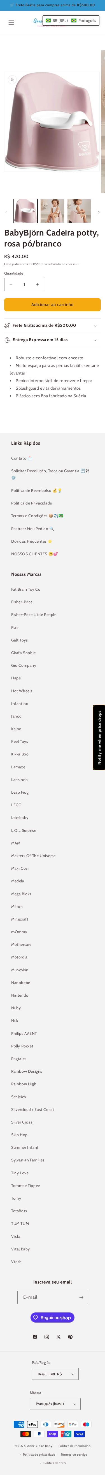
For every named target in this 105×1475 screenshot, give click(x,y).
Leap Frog (20, 792)
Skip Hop (19, 1134)
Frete (7, 264)
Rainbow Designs (26, 1071)
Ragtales (19, 1058)
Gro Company (23, 665)
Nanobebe (20, 982)
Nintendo (20, 995)
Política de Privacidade (31, 503)
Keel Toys (19, 741)
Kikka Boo (20, 754)
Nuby (16, 1007)
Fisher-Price (21, 601)
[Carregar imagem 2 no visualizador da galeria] (52, 211)
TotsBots (19, 1210)
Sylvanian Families (28, 1160)
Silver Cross (21, 1122)
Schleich (18, 1096)
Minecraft (19, 919)
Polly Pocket (22, 1046)
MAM (15, 843)
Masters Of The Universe (33, 855)
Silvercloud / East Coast (32, 1109)
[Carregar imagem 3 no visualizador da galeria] (79, 211)
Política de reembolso (75, 1446)
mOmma (19, 931)
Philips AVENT (24, 1033)
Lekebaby (20, 817)
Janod (16, 716)
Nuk (14, 1020)
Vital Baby (20, 1249)
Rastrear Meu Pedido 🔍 (32, 528)
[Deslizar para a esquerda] (6, 212)
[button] (11, 22)
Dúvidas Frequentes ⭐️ (32, 541)
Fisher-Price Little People (34, 614)
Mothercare (21, 944)
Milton (17, 906)
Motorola (19, 957)
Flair (15, 627)
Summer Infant (25, 1147)
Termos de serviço (74, 1454)
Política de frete (55, 1463)
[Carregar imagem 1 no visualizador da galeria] (26, 211)
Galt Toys (19, 640)
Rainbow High (23, 1083)
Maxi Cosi (20, 868)
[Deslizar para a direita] (99, 212)
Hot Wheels (21, 690)
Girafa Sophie (23, 652)
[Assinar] (81, 1297)
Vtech (16, 1261)
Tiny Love (20, 1172)
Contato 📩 (21, 458)
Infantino (19, 703)
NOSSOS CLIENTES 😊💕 (34, 553)
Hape (16, 678)
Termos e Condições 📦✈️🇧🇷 (37, 515)
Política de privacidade (39, 1454)
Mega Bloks (21, 893)
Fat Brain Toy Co (26, 589)
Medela (17, 880)
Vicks (16, 1236)
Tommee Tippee (25, 1185)
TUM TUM (20, 1223)
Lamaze (18, 767)
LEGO (16, 804)
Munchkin (20, 969)
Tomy (16, 1198)
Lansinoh (19, 779)
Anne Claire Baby (39, 1446)
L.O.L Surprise (23, 830)
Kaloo (16, 728)
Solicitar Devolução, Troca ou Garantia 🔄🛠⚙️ (50, 474)
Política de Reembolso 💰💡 (36, 490)
